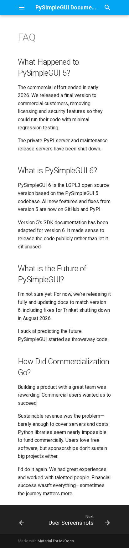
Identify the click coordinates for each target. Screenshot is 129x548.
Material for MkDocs (56, 541)
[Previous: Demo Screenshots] (21, 520)
